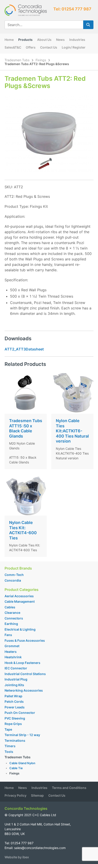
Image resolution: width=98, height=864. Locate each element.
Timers (10, 746)
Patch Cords (14, 701)
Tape (8, 729)
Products (25, 40)
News (60, 40)
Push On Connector (20, 713)
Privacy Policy (15, 795)
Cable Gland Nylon (22, 763)
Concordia (13, 580)
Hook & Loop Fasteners (22, 663)
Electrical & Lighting (20, 629)
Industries (77, 40)
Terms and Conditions (69, 788)
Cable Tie (16, 768)
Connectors (14, 618)
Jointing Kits (14, 685)
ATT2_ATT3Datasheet (24, 349)
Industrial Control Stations (25, 674)
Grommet (12, 646)
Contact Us (48, 47)
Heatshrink (13, 657)
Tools (9, 752)
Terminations (15, 740)
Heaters (11, 652)
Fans (8, 635)
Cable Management (20, 601)
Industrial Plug (16, 679)
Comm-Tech (14, 575)
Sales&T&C (13, 47)
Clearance (12, 612)
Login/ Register (73, 47)
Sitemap (37, 795)
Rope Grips (13, 724)
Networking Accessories (24, 690)
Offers (31, 47)
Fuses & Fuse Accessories (25, 640)
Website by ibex (17, 857)
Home (9, 40)
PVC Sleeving (15, 718)
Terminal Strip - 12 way (22, 735)
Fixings (41, 60)
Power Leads (15, 707)
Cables (10, 607)
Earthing (11, 624)
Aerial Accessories (19, 596)
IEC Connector (16, 668)
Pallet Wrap (14, 696)
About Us (44, 40)
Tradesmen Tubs (17, 60)
